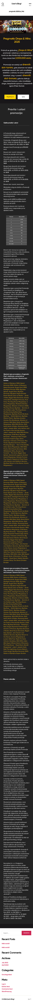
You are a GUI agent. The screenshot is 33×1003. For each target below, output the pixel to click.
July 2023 (5, 962)
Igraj (23, 97)
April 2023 (5, 965)
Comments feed (7, 989)
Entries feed (6, 986)
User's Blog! (16, 4)
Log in (4, 984)
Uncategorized (7, 974)
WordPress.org (7, 991)
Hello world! (6, 943)
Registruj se (10, 97)
